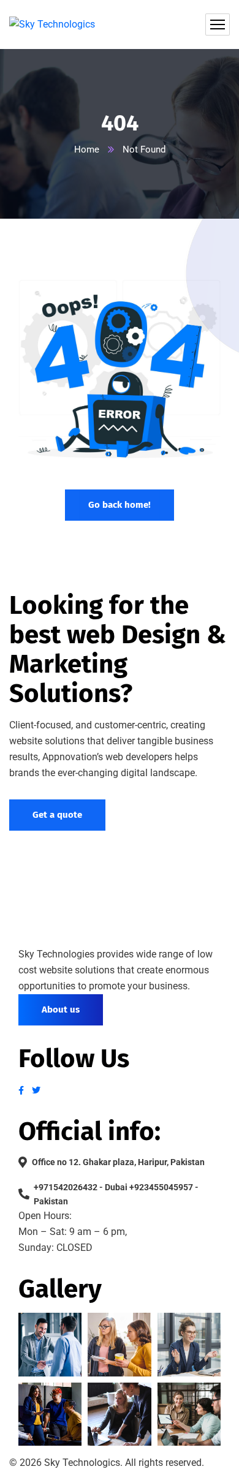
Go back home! (119, 504)
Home (86, 149)
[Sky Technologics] (52, 25)
